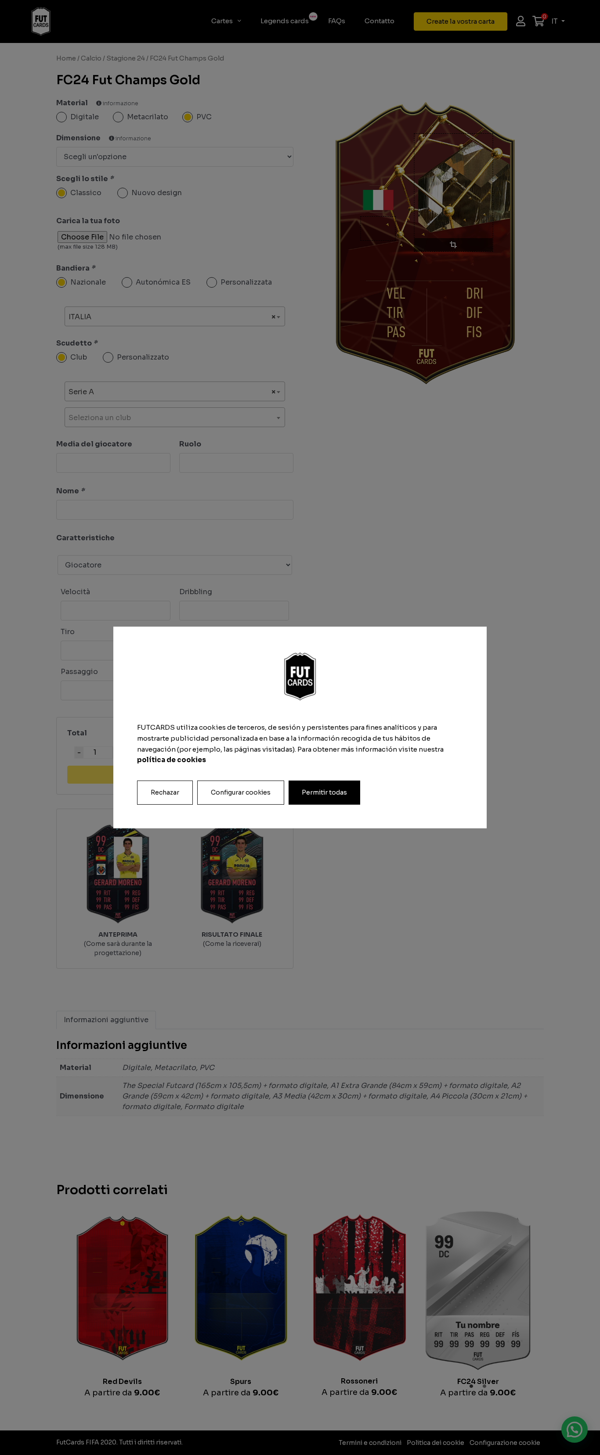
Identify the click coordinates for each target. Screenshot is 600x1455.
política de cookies (171, 760)
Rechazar (165, 792)
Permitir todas (324, 792)
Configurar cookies (241, 792)
